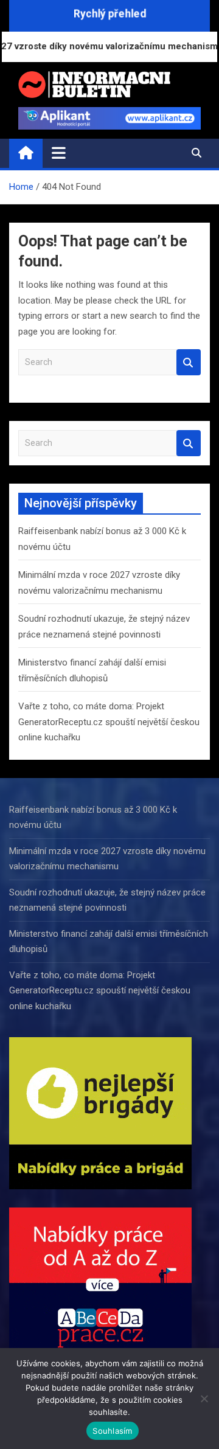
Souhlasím (112, 1431)
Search (188, 362)
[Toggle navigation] (59, 153)
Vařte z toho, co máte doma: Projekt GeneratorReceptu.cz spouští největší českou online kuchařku (109, 722)
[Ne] (204, 1398)
